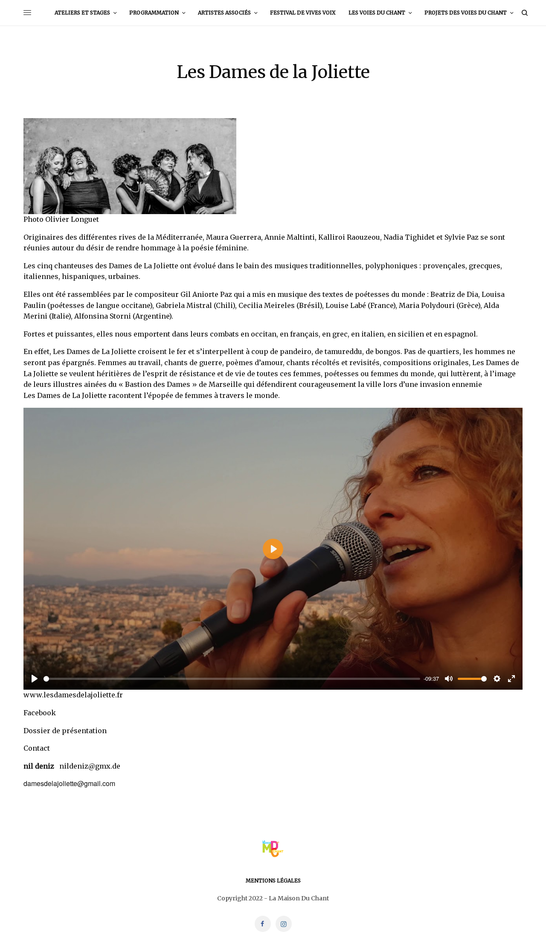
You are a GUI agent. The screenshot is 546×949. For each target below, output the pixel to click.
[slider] (232, 679)
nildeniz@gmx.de (89, 766)
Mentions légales (273, 880)
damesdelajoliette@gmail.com (69, 783)
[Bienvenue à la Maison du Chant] (272, 848)
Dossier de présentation (65, 730)
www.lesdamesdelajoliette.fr (73, 695)
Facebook (39, 712)
